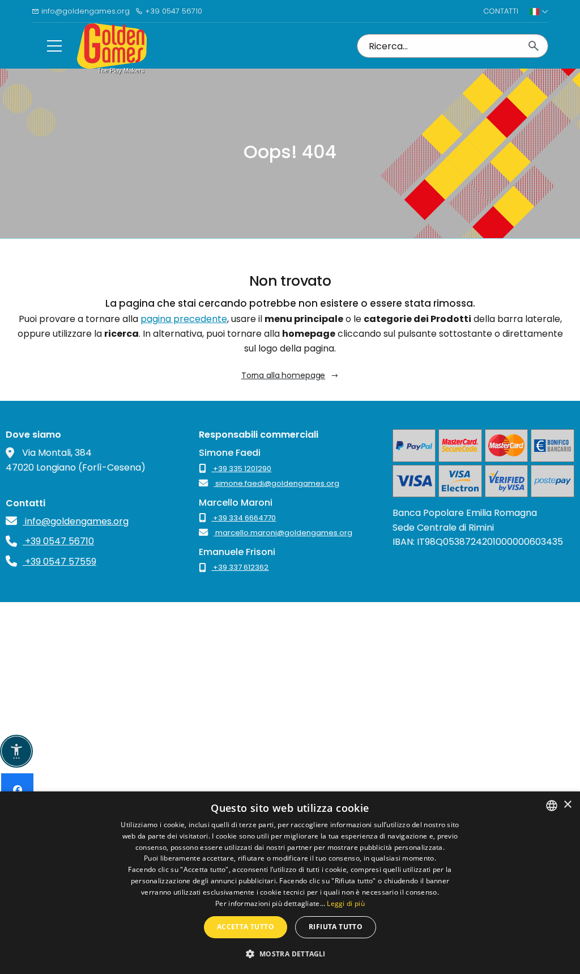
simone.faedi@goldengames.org (276, 483)
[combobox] (551, 805)
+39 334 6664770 (243, 518)
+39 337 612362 (239, 567)
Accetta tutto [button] (245, 926)
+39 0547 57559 (59, 561)
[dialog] (290, 882)
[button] (289, 953)
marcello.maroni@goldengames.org (283, 532)
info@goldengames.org (84, 11)
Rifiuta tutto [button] (335, 926)
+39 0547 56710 (172, 11)
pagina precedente (183, 318)
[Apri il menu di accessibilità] (16, 751)
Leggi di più (346, 903)
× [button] (567, 805)
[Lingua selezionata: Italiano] (539, 11)
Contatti (500, 11)
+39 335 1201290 (241, 468)
